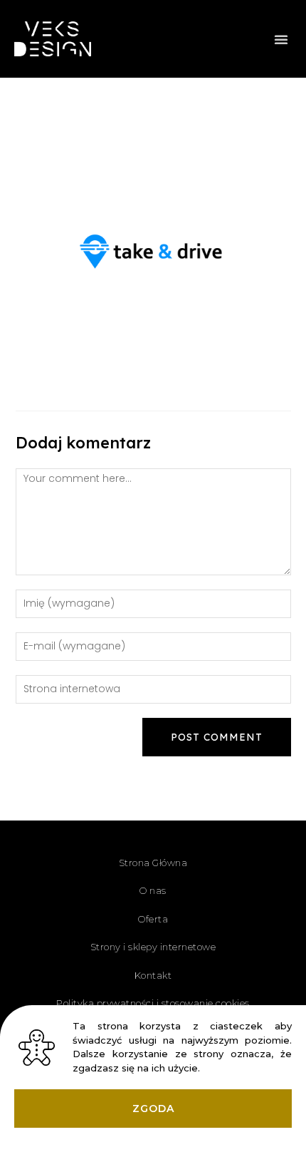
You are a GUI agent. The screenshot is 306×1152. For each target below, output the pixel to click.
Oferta (153, 919)
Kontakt (153, 975)
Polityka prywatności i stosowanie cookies (153, 1003)
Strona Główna (153, 862)
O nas (153, 890)
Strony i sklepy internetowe (153, 946)
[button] (281, 39)
